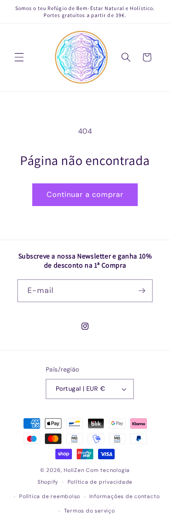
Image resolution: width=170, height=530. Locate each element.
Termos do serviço (89, 510)
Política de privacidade (100, 481)
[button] (19, 57)
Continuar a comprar (85, 194)
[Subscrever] (141, 290)
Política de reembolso (49, 496)
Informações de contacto (124, 496)
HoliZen (74, 470)
